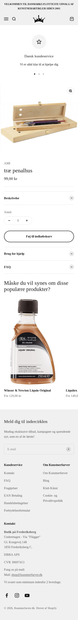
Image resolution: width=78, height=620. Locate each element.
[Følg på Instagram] (17, 595)
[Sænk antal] (9, 221)
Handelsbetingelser (16, 503)
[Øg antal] (27, 221)
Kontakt (9, 473)
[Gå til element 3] (43, 74)
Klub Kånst (50, 488)
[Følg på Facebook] (6, 595)
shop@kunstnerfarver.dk (26, 574)
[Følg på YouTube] (27, 595)
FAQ (7, 480)
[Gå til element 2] (39, 74)
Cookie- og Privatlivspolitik (53, 498)
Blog (46, 480)
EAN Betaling (13, 495)
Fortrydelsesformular (17, 510)
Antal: (8, 212)
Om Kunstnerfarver (55, 473)
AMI (7, 163)
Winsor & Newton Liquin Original (27, 390)
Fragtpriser (11, 488)
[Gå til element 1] (34, 74)
